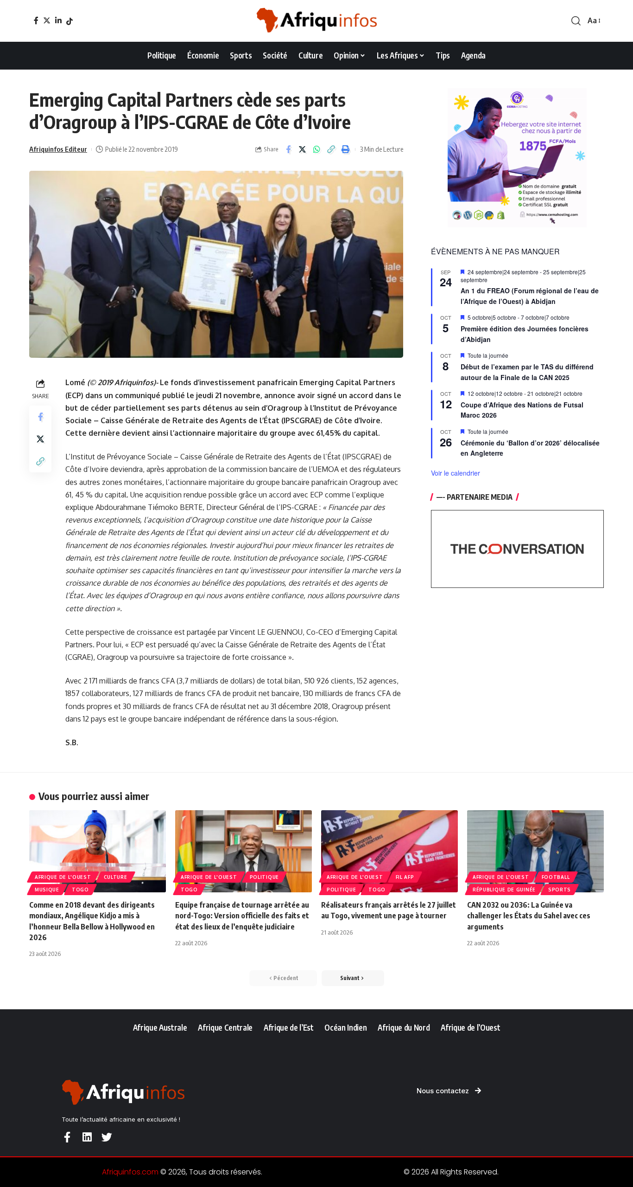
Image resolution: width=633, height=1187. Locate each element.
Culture (115, 877)
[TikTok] (69, 21)
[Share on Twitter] (302, 149)
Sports (559, 889)
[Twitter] (47, 20)
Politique (264, 877)
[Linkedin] (87, 1137)
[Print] (345, 149)
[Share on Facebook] (288, 149)
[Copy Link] (331, 149)
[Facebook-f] (67, 1137)
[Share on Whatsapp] (316, 149)
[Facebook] (36, 20)
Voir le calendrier (455, 472)
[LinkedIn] (58, 20)
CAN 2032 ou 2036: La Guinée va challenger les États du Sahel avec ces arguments (528, 915)
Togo (80, 889)
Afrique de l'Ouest (63, 877)
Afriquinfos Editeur (58, 149)
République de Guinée (504, 889)
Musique (47, 889)
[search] (576, 21)
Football (556, 877)
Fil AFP (405, 877)
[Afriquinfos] (316, 21)
